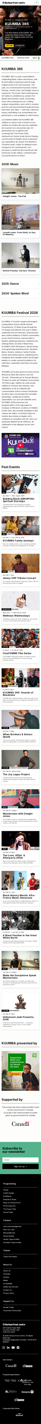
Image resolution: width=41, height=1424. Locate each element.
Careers (6, 1277)
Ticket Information (10, 1257)
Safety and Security (10, 1287)
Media (5, 1280)
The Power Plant (9, 1209)
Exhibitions (7, 1196)
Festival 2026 (23, 58)
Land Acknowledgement (12, 1226)
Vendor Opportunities (11, 1239)
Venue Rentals (8, 1236)
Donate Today (8, 1307)
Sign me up (20, 1166)
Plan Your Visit (8, 1230)
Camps (5, 1190)
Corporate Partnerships (12, 1311)
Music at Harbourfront (11, 1203)
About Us (6, 1271)
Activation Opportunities (12, 1242)
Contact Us (7, 1290)
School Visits (8, 1212)
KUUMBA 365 (8, 58)
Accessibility (7, 1284)
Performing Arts (9, 1206)
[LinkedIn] (8, 1347)
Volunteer (7, 1274)
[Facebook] (18, 1347)
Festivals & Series (9, 1199)
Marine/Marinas (9, 1233)
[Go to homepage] (13, 2)
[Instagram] (3, 1347)
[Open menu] (37, 3)
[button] (20, 283)
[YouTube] (13, 1347)
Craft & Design (8, 1193)
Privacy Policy (8, 1293)
